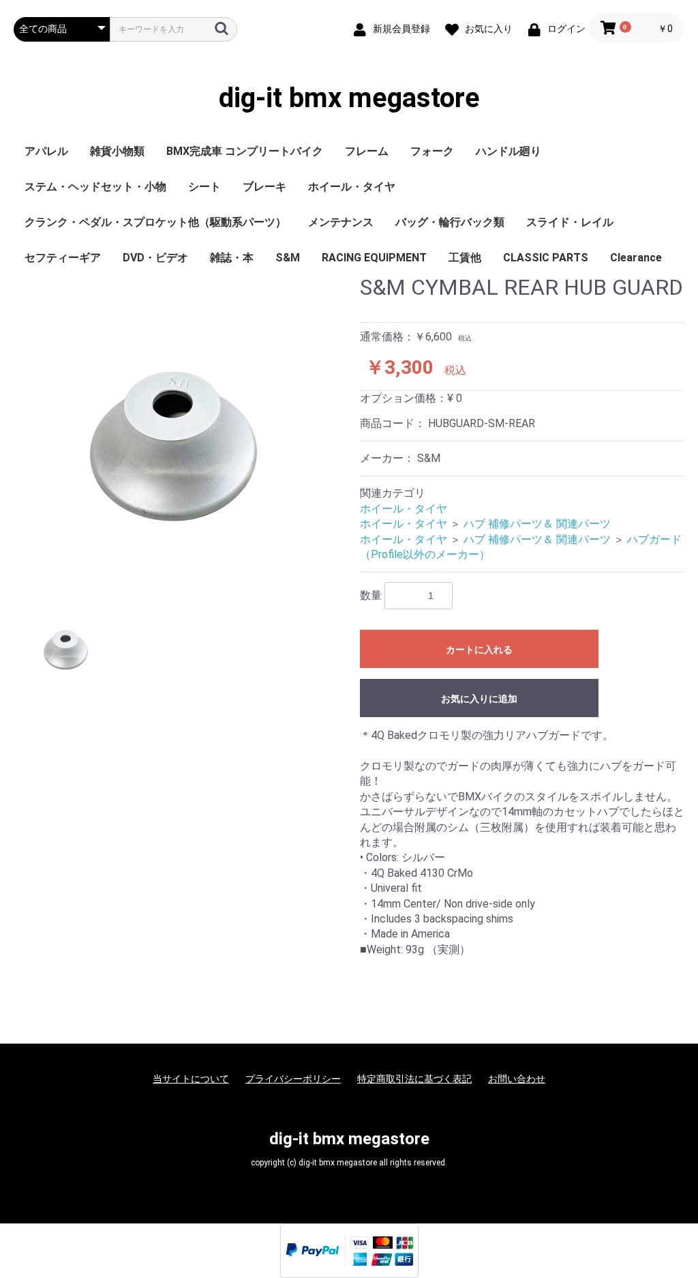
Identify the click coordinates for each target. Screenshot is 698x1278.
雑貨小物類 (117, 151)
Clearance (636, 257)
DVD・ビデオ (155, 257)
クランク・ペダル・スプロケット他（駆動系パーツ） (155, 222)
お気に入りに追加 (479, 698)
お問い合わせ (516, 1078)
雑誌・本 (232, 257)
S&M (287, 257)
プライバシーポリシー (293, 1078)
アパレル (46, 151)
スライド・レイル (569, 222)
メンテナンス (341, 222)
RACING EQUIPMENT (374, 257)
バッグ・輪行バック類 (449, 222)
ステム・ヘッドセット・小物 (95, 186)
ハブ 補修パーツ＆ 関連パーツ (537, 523)
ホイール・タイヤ (351, 186)
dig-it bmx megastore (349, 98)
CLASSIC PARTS (545, 257)
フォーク (432, 151)
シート (204, 186)
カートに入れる (479, 649)
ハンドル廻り (508, 151)
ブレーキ (264, 186)
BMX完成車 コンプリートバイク (244, 151)
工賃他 (465, 257)
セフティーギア (63, 257)
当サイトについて (191, 1078)
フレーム (367, 151)
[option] (181, 430)
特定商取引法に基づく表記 (414, 1078)
